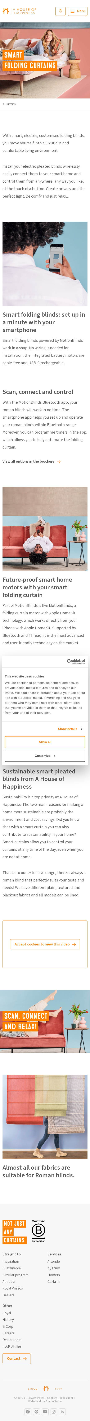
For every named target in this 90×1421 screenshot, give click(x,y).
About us (10, 1282)
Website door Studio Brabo (45, 1401)
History (8, 1320)
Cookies (52, 1398)
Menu (81, 11)
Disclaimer (66, 1398)
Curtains (11, 104)
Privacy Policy (36, 1398)
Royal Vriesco (13, 1288)
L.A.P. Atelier (12, 1347)
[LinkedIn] (62, 1411)
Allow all (45, 742)
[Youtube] (45, 1411)
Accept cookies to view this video (42, 944)
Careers (8, 1333)
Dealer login (12, 1340)
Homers (54, 1275)
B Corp (8, 1326)
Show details (67, 729)
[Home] (19, 11)
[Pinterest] (36, 1411)
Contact (14, 1358)
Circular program (15, 1275)
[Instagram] (27, 1411)
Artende (54, 1261)
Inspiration (11, 1261)
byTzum (54, 1268)
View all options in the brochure (28, 461)
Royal (7, 1313)
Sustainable (12, 1268)
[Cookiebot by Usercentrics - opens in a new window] (67, 661)
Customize (42, 755)
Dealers (8, 1295)
